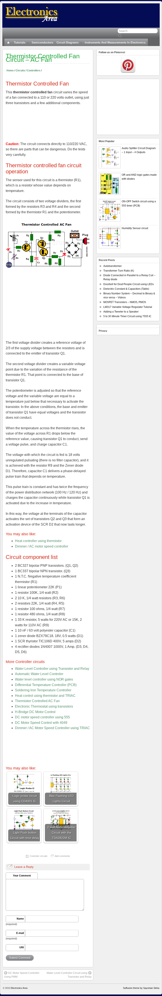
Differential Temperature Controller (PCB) (46, 685)
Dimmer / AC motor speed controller (41, 546)
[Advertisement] (48, 123)
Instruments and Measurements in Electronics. (115, 42)
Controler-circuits (38, 856)
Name (20, 918)
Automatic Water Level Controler (39, 674)
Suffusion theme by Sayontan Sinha (141, 988)
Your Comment (22, 875)
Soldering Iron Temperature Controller (43, 690)
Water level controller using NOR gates (44, 679)
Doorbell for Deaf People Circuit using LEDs (128, 284)
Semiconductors (42, 42)
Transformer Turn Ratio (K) (118, 270)
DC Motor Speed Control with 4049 (41, 722)
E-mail (20, 933)
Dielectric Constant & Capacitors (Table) (126, 288)
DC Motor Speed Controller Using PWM (21, 975)
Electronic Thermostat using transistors (44, 706)
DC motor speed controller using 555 (42, 717)
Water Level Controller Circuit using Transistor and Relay (69, 975)
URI (21, 947)
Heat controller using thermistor (38, 541)
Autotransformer (112, 266)
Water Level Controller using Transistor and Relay (52, 668)
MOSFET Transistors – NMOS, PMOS (124, 302)
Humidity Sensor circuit (135, 228)
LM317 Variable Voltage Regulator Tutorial (127, 307)
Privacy (103, 330)
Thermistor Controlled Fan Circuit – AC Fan (43, 58)
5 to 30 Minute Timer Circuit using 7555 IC (127, 316)
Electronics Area (19, 988)
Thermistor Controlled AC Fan (37, 701)
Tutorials (19, 42)
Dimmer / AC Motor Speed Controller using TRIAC (52, 728)
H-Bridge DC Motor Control (35, 712)
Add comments (62, 856)
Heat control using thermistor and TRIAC (45, 695)
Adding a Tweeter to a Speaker (121, 311)
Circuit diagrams (67, 42)
